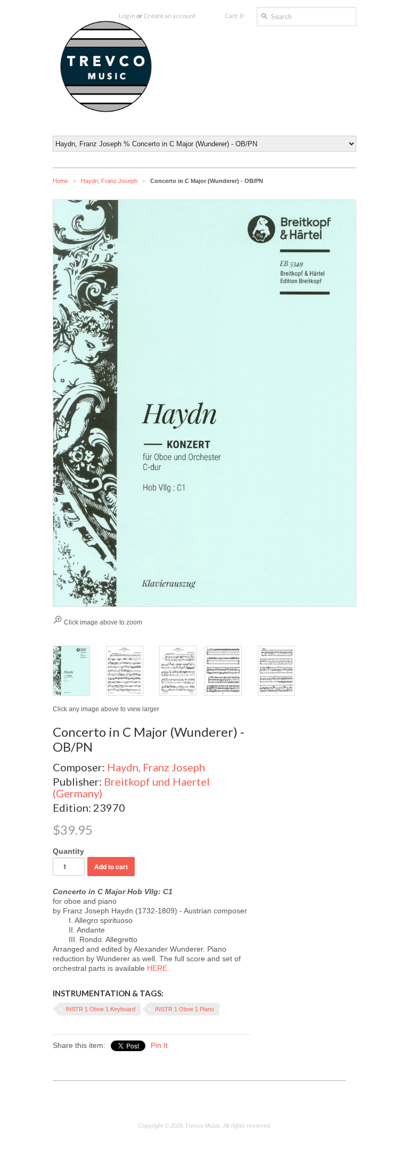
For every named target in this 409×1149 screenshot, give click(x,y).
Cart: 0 (234, 16)
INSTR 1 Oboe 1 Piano (184, 1009)
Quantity (68, 851)
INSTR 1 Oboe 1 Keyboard (100, 1009)
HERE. (158, 968)
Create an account (169, 16)
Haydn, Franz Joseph (109, 181)
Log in (127, 16)
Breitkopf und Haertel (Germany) (131, 787)
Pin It (159, 1045)
